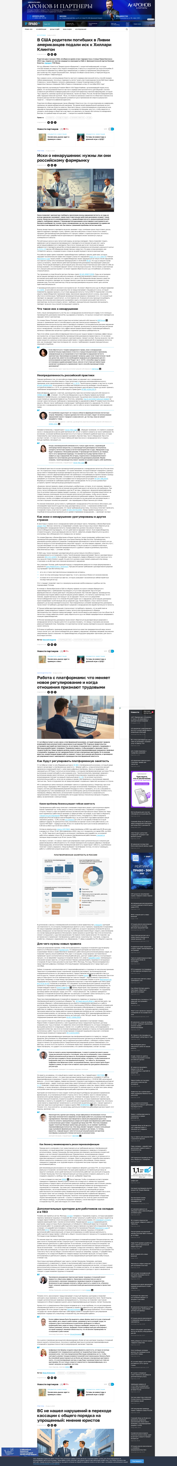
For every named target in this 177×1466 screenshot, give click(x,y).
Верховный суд (105, 979)
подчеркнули (63, 950)
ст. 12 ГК (76, 383)
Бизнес (62, 1373)
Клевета (51, 117)
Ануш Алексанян (49, 1373)
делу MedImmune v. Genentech (57, 567)
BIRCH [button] (64, 1179)
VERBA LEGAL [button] (42, 395)
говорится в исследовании (49, 816)
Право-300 (28, 29)
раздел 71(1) (41, 526)
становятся (100, 835)
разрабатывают (94, 958)
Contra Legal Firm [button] (63, 987)
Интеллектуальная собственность (88, 639)
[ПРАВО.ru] (32, 23)
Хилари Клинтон (78, 117)
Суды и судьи (63, 117)
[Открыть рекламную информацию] (151, 806)
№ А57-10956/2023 (73, 1017)
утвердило (98, 925)
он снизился (69, 820)
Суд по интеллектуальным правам (96, 399)
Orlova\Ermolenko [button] (73, 1309)
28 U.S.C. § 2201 (50, 557)
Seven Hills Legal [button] (71, 430)
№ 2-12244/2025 (73, 1033)
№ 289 (76, 765)
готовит (70, 1216)
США (89, 117)
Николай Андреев (49, 640)
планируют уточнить (103, 1220)
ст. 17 (39, 1085)
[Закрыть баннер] (37, 1449)
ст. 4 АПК (40, 290)
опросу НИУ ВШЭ (63, 829)
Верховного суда (43, 259)
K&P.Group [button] (101, 320)
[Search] (126, 29)
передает (48, 63)
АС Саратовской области (85, 1001)
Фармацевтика (65, 639)
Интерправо (41, 35)
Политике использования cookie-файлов (46, 1463)
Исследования (80, 29)
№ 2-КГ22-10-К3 (43, 983)
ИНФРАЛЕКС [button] (85, 1105)
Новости (135, 712)
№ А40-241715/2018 (74, 510)
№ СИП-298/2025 (101, 479)
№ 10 (88, 261)
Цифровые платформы (76, 1373)
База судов (67, 29)
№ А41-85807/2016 (87, 274)
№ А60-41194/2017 (88, 389)
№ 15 (47, 1230)
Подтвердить (137, 1461)
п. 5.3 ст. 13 (42, 249)
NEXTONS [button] (101, 1075)
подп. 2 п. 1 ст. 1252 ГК (98, 257)
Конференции (41, 29)
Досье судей (54, 29)
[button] (48, 54)
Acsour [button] (85, 975)
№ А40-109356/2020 (44, 385)
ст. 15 (81, 777)
